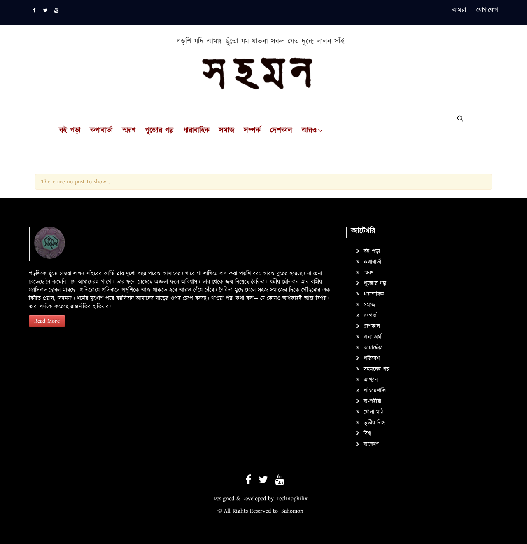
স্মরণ (128, 131)
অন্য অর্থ (371, 337)
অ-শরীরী (371, 401)
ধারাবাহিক (196, 131)
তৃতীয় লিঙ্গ (373, 423)
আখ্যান (369, 380)
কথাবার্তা (101, 131)
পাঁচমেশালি (373, 391)
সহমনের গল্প (375, 369)
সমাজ (226, 131)
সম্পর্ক (252, 131)
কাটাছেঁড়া (371, 348)
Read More (47, 321)
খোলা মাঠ (372, 412)
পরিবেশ (370, 358)
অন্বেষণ (370, 444)
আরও (309, 131)
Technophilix (292, 499)
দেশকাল (281, 131)
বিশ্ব (366, 433)
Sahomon (292, 511)
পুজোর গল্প (159, 131)
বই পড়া (70, 131)
